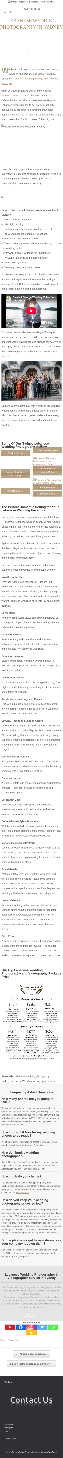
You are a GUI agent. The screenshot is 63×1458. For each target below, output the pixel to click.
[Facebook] (21, 1327)
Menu (12, 12)
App (6, 1431)
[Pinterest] (10, 1327)
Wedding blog (14, 1340)
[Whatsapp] (53, 1327)
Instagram (8, 1427)
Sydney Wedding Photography (23, 1452)
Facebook (8, 1423)
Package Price (22, 1192)
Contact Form (24, 1162)
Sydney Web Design (49, 1452)
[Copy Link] (31, 1332)
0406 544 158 (33, 8)
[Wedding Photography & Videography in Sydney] (31, 1)
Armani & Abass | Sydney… (31, 1353)
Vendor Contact (10, 1438)
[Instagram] (31, 1327)
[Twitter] (42, 1327)
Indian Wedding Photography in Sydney (31, 1363)
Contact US (29, 1314)
